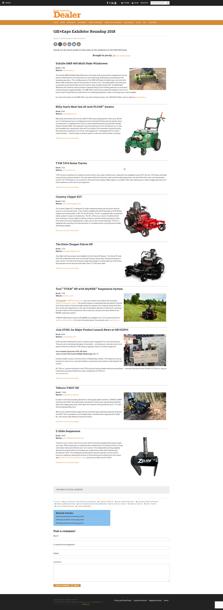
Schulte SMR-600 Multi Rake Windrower (82, 63)
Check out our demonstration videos (73, 458)
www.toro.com (68, 296)
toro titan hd (151, 504)
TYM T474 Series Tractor (71, 163)
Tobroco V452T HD (67, 387)
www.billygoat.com (70, 114)
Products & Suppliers (113, 22)
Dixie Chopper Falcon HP (125, 502)
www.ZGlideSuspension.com (73, 438)
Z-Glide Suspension (68, 431)
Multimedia (82, 22)
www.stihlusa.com (69, 337)
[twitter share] (60, 44)
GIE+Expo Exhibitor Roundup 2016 (70, 520)
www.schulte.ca (68, 70)
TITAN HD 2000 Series (74, 301)
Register (144, 3)
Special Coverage (95, 22)
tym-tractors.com (69, 170)
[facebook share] (55, 44)
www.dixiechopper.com (71, 251)
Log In (136, 3)
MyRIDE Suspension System (65, 504)
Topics (8, 3)
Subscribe (152, 22)
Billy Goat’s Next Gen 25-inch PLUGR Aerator (85, 106)
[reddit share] (65, 44)
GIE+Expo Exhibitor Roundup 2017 (70, 523)
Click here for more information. (67, 138)
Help (144, 22)
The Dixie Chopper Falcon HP (74, 244)
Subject (56, 553)
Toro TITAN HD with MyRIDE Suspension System (89, 288)
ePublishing (85, 604)
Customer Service (140, 600)
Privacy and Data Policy (122, 600)
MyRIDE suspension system (66, 303)
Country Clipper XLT (69, 196)
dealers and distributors (64, 320)
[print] (79, 44)
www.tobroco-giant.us (71, 395)
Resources (71, 22)
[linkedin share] (69, 44)
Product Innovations (79, 38)
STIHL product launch (118, 504)
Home (166, 600)
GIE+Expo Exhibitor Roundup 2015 (70, 516)
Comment (57, 562)
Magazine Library (155, 600)
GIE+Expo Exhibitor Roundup (148, 502)
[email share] (74, 44)
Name (56, 536)
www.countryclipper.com (72, 204)
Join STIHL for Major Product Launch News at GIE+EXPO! (92, 329)
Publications (129, 22)
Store (138, 22)
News (63, 22)
